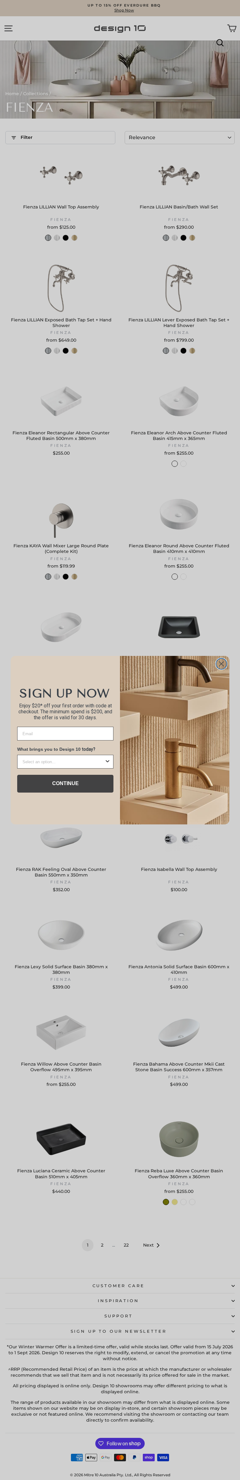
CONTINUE (65, 783)
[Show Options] (107, 761)
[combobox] (63, 761)
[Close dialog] (221, 663)
